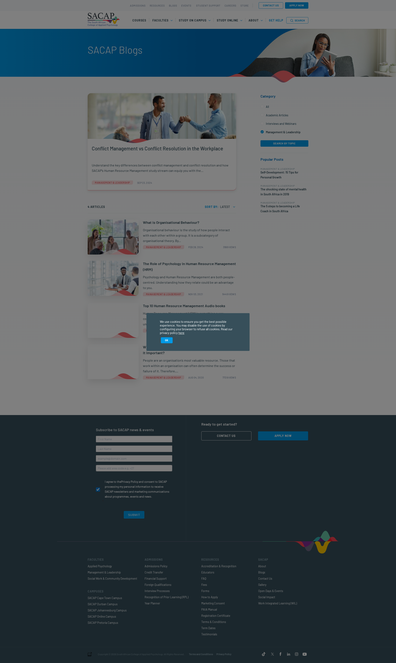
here (181, 333)
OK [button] (167, 340)
